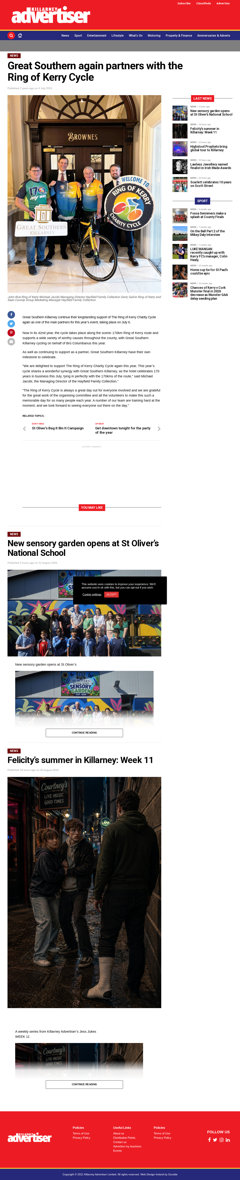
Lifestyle (118, 35)
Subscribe (184, 3)
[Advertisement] (164, 15)
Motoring (154, 35)
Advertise (223, 3)
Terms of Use (81, 1133)
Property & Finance (179, 35)
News (65, 35)
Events (117, 1150)
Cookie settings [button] (91, 594)
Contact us (120, 1142)
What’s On (135, 35)
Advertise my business (127, 1146)
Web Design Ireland (152, 1174)
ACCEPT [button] (111, 594)
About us (118, 1133)
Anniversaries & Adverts (213, 35)
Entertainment (96, 35)
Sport (78, 35)
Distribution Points (124, 1137)
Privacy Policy (81, 1137)
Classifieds (203, 3)
